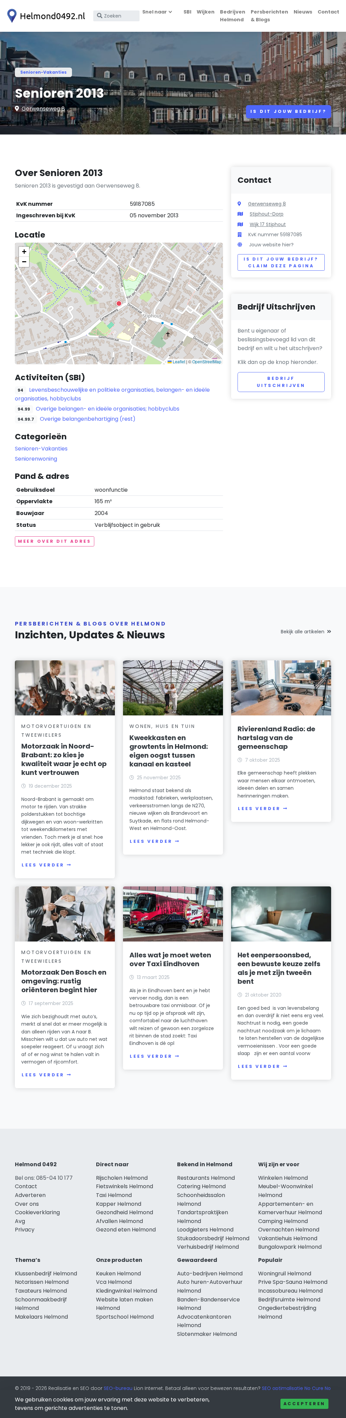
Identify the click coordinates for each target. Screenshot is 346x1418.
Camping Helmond (283, 1221)
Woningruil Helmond (284, 1273)
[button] (119, 303)
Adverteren (30, 1195)
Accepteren (304, 1404)
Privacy (24, 1229)
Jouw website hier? (271, 244)
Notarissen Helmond (42, 1282)
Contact (328, 11)
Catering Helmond (201, 1186)
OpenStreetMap (206, 361)
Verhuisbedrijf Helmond (208, 1247)
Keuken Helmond (118, 1273)
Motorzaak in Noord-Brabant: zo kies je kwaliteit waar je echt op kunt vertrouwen (64, 759)
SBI (187, 11)
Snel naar (154, 11)
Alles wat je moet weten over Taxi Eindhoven (170, 959)
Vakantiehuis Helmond (287, 1238)
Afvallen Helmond (119, 1221)
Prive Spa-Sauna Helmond (292, 1282)
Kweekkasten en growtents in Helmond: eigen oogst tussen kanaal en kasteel (168, 751)
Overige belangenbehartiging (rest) (87, 419)
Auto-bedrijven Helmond (210, 1273)
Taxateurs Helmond (41, 1291)
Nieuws (303, 11)
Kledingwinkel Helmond (126, 1291)
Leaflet (178, 361)
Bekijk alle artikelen (302, 631)
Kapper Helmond (118, 1204)
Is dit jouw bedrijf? (288, 111)
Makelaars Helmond (41, 1317)
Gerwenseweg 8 (43, 109)
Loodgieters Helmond (205, 1229)
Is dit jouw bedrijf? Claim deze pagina (281, 262)
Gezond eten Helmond (126, 1229)
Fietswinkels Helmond (124, 1186)
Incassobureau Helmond (290, 1291)
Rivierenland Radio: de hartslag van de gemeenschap (276, 737)
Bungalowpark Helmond (290, 1247)
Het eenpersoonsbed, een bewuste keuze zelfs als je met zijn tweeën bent (279, 968)
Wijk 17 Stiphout (268, 224)
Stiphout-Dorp (266, 214)
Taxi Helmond (114, 1195)
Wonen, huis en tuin (162, 726)
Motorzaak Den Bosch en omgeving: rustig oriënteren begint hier (63, 981)
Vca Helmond (114, 1282)
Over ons (27, 1204)
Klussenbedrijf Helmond (46, 1273)
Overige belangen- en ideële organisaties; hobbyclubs (107, 409)
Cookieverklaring (37, 1212)
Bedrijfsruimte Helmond (289, 1299)
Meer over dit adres (54, 541)
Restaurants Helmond (206, 1178)
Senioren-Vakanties (43, 72)
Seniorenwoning (36, 459)
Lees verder (43, 865)
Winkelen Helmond (283, 1178)
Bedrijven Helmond (232, 15)
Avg (20, 1221)
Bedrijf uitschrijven (281, 381)
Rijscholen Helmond (122, 1178)
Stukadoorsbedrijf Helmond (213, 1238)
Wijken (206, 11)
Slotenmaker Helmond (207, 1334)
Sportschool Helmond (125, 1317)
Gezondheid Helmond (124, 1212)
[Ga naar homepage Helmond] (44, 15)
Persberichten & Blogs (269, 15)
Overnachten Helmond (288, 1229)
